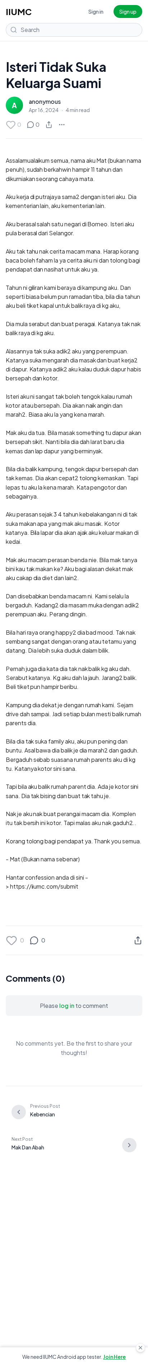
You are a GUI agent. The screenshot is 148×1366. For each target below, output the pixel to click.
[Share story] (48, 124)
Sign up (128, 11)
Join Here (114, 1356)
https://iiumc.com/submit (44, 886)
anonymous (45, 101)
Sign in (95, 11)
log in (66, 1005)
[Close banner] (140, 1347)
